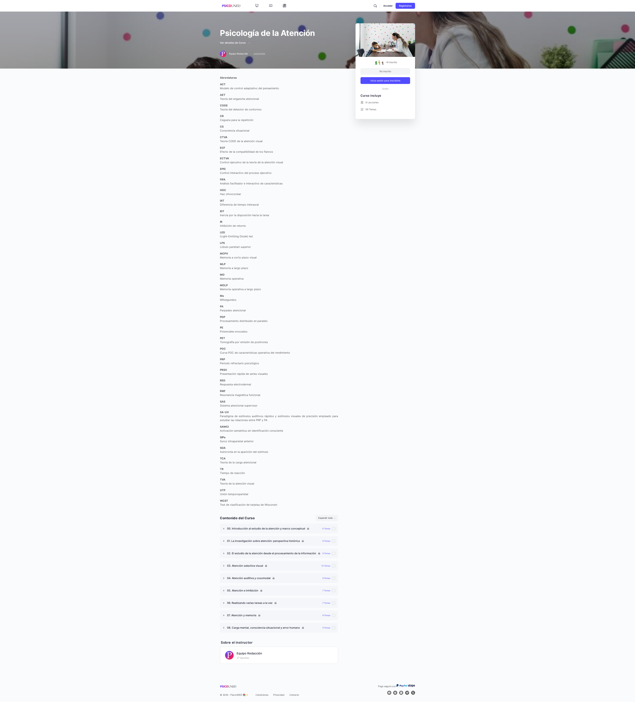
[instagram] (395, 693)
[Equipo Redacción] (229, 655)
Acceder (388, 5)
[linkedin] (401, 693)
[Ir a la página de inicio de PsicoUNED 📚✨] (231, 5)
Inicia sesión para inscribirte (385, 80)
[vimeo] (407, 693)
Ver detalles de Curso (233, 42)
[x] (413, 693)
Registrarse (405, 5)
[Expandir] (223, 528)
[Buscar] (375, 6)
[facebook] (389, 693)
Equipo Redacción (249, 653)
